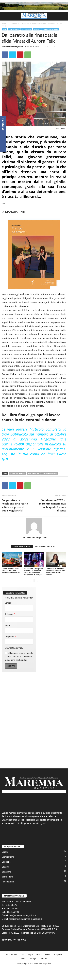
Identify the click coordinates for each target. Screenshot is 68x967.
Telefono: (10, 614)
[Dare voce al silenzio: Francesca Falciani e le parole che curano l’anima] (56, 559)
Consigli (32, 958)
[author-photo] (34, 526)
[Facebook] (5, 54)
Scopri (36, 29)
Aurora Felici (33, 473)
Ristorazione (7, 566)
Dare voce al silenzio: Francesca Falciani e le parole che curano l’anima (55, 571)
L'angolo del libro (50, 29)
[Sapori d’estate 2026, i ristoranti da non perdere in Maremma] (12, 559)
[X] (12, 54)
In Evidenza (26, 29)
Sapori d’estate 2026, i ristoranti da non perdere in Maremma (11, 570)
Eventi (48, 954)
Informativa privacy (14, 648)
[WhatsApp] (27, 54)
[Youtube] (44, 800)
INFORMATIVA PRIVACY (14, 940)
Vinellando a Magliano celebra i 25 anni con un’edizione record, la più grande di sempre (33, 571)
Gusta (38, 954)
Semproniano (8, 857)
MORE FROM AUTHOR (44, 546)
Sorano (5, 852)
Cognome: (10, 636)
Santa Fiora (7, 876)
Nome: (9, 625)
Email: (8, 603)
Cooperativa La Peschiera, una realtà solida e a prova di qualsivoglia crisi (15, 505)
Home (4, 23)
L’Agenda (58, 954)
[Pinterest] (20, 54)
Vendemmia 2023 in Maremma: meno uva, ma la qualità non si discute (52, 505)
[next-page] (36, 580)
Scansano (6, 872)
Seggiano (6, 862)
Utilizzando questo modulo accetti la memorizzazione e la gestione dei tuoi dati (19, 656)
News (23, 958)
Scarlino (5, 867)
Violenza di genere (49, 473)
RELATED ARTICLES (22, 546)
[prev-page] (32, 580)
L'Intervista (14, 23)
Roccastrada (8, 881)
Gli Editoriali (11, 954)
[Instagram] (31, 800)
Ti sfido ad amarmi (17, 473)
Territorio (44, 958)
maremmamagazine (13, 46)
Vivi (4, 29)
